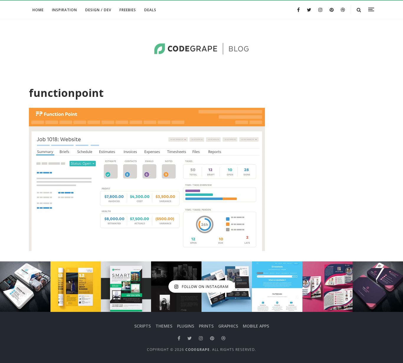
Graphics (228, 326)
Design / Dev (98, 9)
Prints (206, 326)
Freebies (127, 9)
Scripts (142, 326)
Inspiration (64, 9)
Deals (150, 9)
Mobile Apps (256, 326)
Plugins (185, 326)
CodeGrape (197, 349)
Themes (163, 326)
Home (38, 9)
